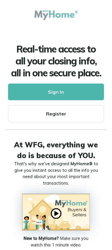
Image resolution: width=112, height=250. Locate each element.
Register (56, 114)
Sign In (56, 92)
